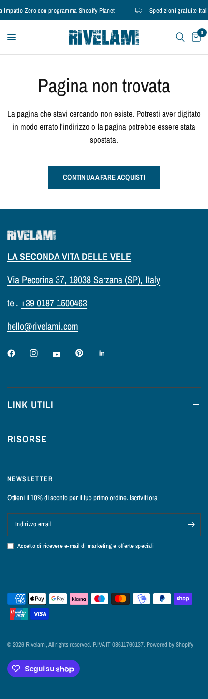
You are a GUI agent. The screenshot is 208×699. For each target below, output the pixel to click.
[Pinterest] (86, 353)
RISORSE (27, 438)
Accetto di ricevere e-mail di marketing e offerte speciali (85, 546)
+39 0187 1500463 (54, 302)
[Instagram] (40, 353)
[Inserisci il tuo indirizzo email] (191, 524)
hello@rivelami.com (42, 326)
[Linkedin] (108, 353)
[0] (194, 37)
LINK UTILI (30, 404)
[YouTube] (63, 354)
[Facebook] (18, 353)
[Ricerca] (180, 37)
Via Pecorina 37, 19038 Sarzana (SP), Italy (83, 279)
